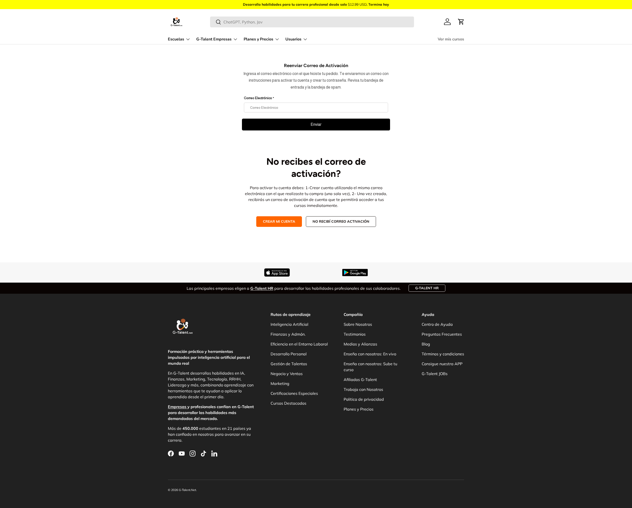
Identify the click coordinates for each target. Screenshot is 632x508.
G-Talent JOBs (435, 373)
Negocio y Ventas (287, 373)
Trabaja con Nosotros (363, 389)
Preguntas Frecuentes (442, 334)
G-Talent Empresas (214, 39)
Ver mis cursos (451, 39)
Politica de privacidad (364, 399)
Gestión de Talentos (289, 363)
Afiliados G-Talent (360, 379)
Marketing (280, 383)
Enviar (316, 124)
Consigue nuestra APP (442, 363)
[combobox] (312, 22)
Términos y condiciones (443, 353)
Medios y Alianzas (360, 344)
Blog (426, 344)
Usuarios (293, 39)
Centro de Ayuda (437, 324)
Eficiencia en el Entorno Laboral (299, 344)
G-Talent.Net (187, 490)
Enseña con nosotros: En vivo (370, 353)
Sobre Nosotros (358, 324)
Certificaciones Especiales (294, 393)
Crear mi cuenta (279, 221)
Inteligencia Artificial (289, 324)
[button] (461, 21)
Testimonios (355, 334)
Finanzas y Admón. (288, 334)
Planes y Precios (258, 39)
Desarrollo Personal (289, 353)
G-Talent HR (427, 288)
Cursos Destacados (288, 403)
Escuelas (176, 39)
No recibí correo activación (341, 221)
